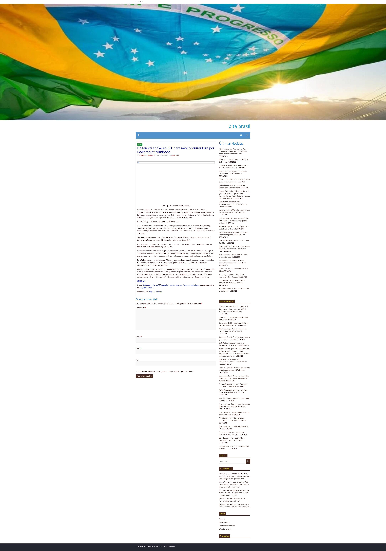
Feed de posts (224, 522)
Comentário (141, 308)
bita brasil (239, 126)
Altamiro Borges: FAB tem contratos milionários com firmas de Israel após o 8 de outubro (234, 484)
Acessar (222, 519)
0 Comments (175, 155)
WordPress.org (224, 529)
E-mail (139, 348)
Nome (139, 337)
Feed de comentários (227, 526)
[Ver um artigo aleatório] (247, 135)
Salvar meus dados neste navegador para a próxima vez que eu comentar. (166, 371)
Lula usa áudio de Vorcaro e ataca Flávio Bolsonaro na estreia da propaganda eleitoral (234, 220)
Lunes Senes (152, 155)
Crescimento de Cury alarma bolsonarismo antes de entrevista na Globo (233, 204)
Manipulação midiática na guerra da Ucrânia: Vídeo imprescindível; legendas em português (234, 492)
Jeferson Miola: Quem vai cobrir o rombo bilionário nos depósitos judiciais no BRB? (234, 248)
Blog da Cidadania (146, 288)
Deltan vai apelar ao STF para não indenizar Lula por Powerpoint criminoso (171, 285)
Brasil (139, 144)
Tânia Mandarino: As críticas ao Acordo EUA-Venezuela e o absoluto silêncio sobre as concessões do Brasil (233, 151)
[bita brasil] (193, 5)
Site (137, 360)
